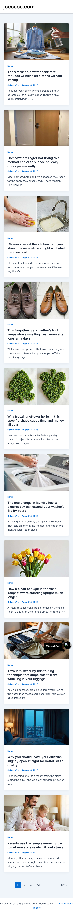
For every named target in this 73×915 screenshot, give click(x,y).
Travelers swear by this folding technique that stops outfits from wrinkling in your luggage (32, 675)
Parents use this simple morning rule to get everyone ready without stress (35, 845)
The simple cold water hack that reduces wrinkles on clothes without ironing (34, 76)
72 (38, 884)
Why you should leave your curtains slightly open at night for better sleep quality (35, 761)
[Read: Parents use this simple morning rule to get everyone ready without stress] (36, 813)
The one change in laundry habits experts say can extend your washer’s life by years (35, 506)
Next (63, 884)
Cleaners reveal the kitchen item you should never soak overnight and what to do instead (36, 248)
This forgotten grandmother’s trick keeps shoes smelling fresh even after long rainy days (36, 334)
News (10, 66)
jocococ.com (19, 7)
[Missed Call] (67, 645)
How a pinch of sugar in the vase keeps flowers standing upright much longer (35, 593)
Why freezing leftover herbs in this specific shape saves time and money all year (35, 420)
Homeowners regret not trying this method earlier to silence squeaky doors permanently (33, 162)
